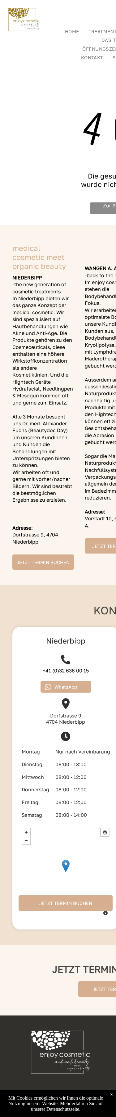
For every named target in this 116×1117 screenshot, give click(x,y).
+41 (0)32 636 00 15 (66, 670)
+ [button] (26, 832)
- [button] (26, 840)
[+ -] (66, 872)
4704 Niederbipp (65, 722)
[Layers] (105, 832)
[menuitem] (72, 31)
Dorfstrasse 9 (65, 715)
